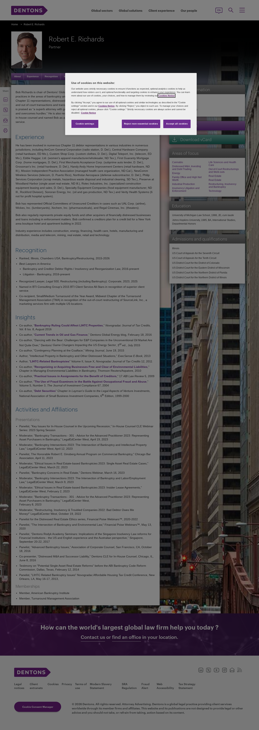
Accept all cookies (177, 123)
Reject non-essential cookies (141, 123)
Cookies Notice (166, 95)
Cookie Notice (88, 113)
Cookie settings (85, 123)
